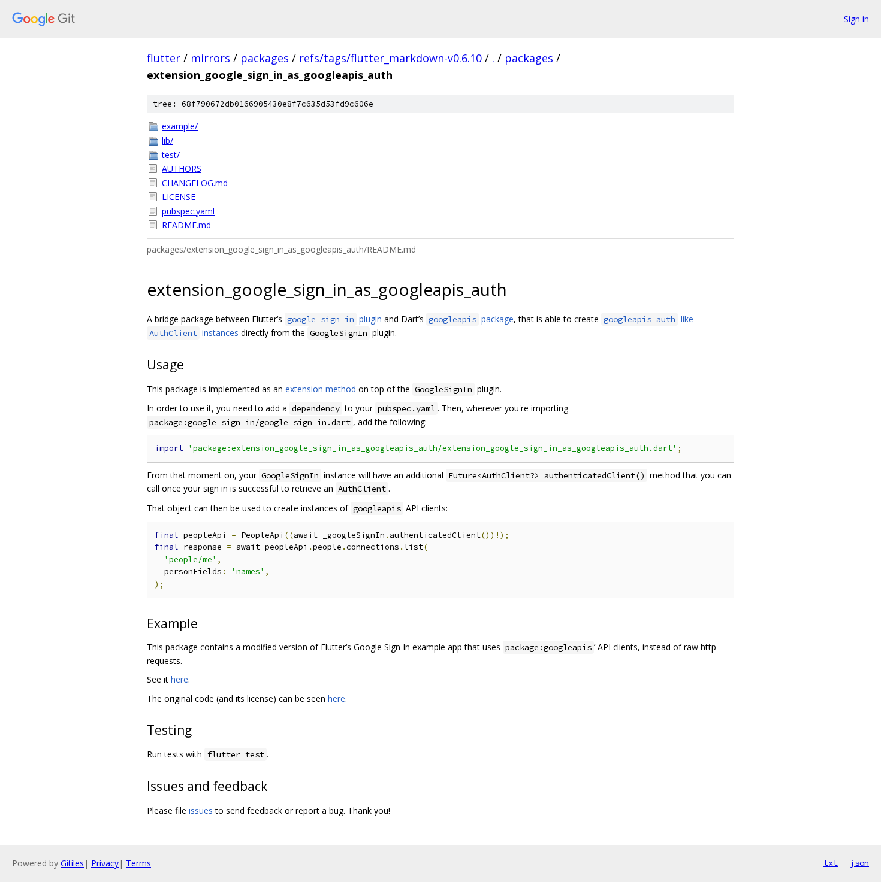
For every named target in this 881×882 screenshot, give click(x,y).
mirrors (210, 58)
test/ (171, 154)
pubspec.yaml (188, 211)
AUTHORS (181, 168)
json (859, 862)
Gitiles (72, 863)
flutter (163, 58)
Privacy (105, 863)
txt (830, 862)
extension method (320, 389)
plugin (334, 319)
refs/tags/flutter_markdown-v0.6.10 (390, 58)
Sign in (856, 19)
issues (201, 810)
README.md (186, 225)
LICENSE (178, 196)
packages (264, 58)
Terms (138, 863)
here (179, 679)
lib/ (167, 140)
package (471, 319)
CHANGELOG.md (195, 183)
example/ (180, 126)
